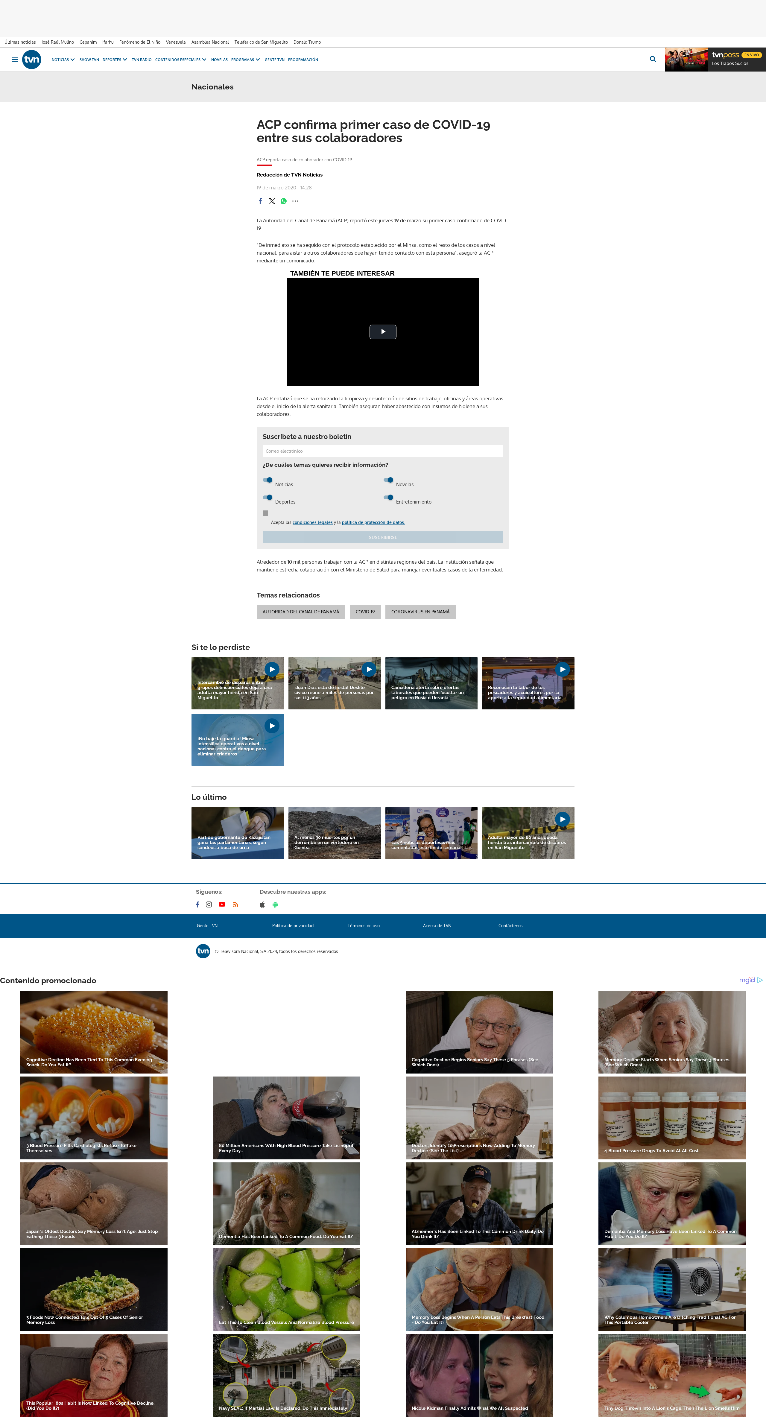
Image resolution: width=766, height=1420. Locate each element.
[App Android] (276, 904)
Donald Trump (307, 42)
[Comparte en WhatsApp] (284, 201)
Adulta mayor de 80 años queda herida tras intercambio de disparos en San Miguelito (527, 842)
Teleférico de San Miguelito (261, 42)
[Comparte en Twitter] (272, 201)
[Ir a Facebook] (198, 904)
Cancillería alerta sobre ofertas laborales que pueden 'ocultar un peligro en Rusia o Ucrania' (427, 692)
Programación (303, 59)
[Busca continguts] (652, 60)
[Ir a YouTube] (223, 904)
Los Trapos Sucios (730, 63)
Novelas (219, 59)
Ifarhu (108, 42)
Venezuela (176, 42)
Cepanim (88, 42)
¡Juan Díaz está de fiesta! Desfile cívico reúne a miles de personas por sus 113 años (334, 692)
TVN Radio (142, 59)
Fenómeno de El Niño (139, 42)
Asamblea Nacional (210, 42)
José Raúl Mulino (58, 42)
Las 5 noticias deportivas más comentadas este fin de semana (425, 845)
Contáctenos (510, 925)
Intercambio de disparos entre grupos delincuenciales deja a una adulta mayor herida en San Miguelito (234, 690)
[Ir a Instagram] (210, 904)
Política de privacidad (293, 925)
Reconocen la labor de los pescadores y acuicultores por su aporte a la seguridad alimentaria (525, 692)
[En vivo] (717, 53)
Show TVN (89, 59)
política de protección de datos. (373, 522)
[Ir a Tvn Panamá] (31, 59)
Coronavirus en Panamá (420, 612)
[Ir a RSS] (237, 904)
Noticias (60, 59)
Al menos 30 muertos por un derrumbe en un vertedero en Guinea (326, 842)
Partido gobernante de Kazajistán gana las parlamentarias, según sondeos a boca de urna (233, 842)
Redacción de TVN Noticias (290, 175)
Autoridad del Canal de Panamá (301, 612)
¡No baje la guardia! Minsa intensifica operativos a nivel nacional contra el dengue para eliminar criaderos (231, 746)
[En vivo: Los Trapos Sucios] (686, 60)
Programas (242, 59)
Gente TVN (275, 59)
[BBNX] (203, 951)
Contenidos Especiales (177, 59)
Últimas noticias (20, 42)
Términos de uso (364, 925)
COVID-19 (365, 612)
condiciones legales (313, 522)
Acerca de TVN (437, 925)
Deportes (112, 59)
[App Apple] (263, 904)
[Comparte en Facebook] (260, 201)
